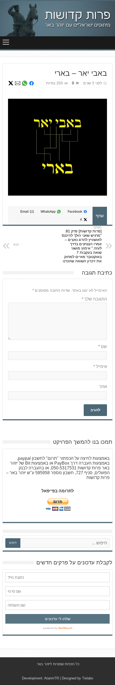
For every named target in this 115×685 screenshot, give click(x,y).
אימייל (100, 366)
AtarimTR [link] (51, 678)
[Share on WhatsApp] (24, 83)
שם (102, 346)
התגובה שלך (94, 299)
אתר (103, 386)
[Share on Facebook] (31, 83)
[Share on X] (10, 83)
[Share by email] (17, 83)
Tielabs (87, 678)
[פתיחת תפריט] (6, 42)
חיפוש (13, 543)
